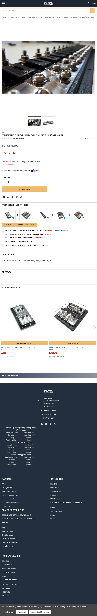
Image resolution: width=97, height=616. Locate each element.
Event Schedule (7, 535)
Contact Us (6, 506)
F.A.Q (4, 484)
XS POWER (6, 592)
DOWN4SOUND (7, 565)
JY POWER (5, 596)
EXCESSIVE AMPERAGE (10, 585)
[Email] (8, 197)
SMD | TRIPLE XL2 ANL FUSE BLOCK (18, 242)
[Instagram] (55, 424)
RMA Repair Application (10, 503)
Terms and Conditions (10, 499)
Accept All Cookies (40, 612)
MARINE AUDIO (56, 499)
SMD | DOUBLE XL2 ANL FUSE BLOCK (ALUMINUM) (24, 230)
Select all (8, 225)
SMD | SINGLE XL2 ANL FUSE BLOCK (18, 238)
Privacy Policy (7, 488)
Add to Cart (72, 343)
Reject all (22, 612)
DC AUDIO (5, 561)
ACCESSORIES (55, 495)
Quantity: (6, 177)
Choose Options (60, 230)
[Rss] (51, 424)
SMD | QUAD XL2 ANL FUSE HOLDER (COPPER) (22, 245)
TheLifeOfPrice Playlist (10, 542)
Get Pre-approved (8, 164)
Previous (2, 327)
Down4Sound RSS (8, 539)
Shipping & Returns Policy (11, 495)
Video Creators (7, 531)
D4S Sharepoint (7, 546)
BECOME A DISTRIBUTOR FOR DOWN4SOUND (18, 519)
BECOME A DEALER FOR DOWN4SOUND (16, 515)
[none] (48, 67)
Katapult (53, 508)
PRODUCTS (54, 488)
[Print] (12, 197)
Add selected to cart (26, 225)
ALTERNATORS (55, 491)
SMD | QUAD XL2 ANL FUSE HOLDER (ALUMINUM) (24, 234)
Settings (9, 612)
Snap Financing (56, 511)
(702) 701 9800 (48, 418)
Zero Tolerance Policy (9, 491)
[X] (17, 197)
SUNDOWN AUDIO (8, 572)
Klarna (52, 519)
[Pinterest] (21, 197)
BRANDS (53, 484)
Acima (52, 515)
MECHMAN (6, 588)
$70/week (37, 162)
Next (94, 327)
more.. (4, 576)
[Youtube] (46, 424)
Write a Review (89, 138)
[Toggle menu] (3, 3)
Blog (3, 528)
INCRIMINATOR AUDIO (10, 568)
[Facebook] (4, 197)
